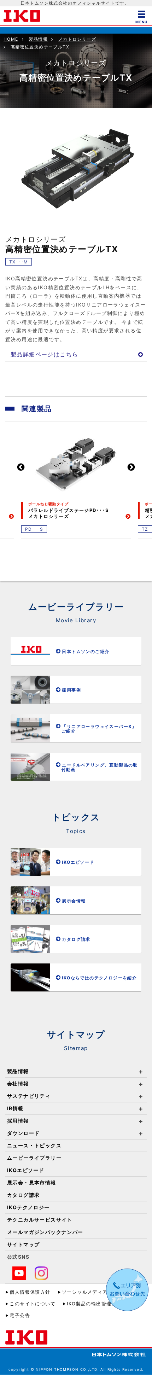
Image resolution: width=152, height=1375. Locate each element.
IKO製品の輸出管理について (99, 1303)
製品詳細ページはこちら (44, 354)
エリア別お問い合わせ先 (127, 1289)
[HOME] (22, 15)
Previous (21, 467)
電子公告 (20, 1315)
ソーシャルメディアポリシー (95, 1292)
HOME (11, 39)
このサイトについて (32, 1303)
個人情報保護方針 (30, 1292)
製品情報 (38, 39)
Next (131, 467)
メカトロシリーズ (77, 39)
